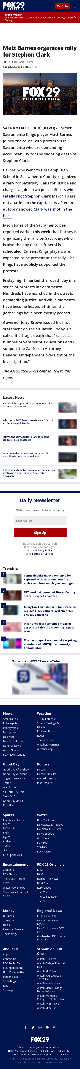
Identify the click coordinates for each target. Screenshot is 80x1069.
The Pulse (43, 901)
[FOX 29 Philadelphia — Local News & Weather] (14, 5)
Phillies (7, 841)
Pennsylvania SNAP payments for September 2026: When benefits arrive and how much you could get (49, 579)
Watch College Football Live (51, 964)
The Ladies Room (47, 896)
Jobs (5, 985)
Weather (44, 713)
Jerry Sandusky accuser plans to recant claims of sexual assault (26, 438)
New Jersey (10, 732)
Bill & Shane (44, 883)
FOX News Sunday (14, 754)
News (7, 713)
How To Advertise (14, 972)
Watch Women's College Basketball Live (51, 997)
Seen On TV (10, 796)
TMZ (6, 883)
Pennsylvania (11, 727)
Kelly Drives (44, 887)
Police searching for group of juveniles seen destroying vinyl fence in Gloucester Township (29, 472)
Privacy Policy (44, 550)
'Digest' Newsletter (14, 778)
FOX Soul (42, 842)
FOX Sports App (12, 855)
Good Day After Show (16, 769)
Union (6, 850)
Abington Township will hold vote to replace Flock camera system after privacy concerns (50, 611)
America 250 (10, 719)
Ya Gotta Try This (13, 792)
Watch (42, 815)
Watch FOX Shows (14, 887)
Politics (43, 764)
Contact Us (9, 959)
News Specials (45, 833)
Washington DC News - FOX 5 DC (51, 937)
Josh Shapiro (44, 783)
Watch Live (62, 6)
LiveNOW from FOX (49, 829)
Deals (6, 925)
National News (12, 745)
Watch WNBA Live (48, 1003)
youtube (47, 1027)
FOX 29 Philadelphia (13, 62)
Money (8, 910)
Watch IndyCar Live (48, 983)
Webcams (43, 838)
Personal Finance (13, 929)
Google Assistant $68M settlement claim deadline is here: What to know (26, 455)
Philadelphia (10, 723)
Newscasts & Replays (50, 824)
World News (10, 750)
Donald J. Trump (47, 778)
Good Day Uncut (13, 801)
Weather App (45, 749)
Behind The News (47, 878)
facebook (26, 1027)
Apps (6, 954)
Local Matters (45, 851)
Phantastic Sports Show (13, 821)
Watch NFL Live (46, 959)
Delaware (9, 736)
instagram (40, 1027)
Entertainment (15, 864)
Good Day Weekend (15, 774)
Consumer (9, 920)
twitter (33, 1027)
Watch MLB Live (47, 971)
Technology (10, 934)
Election (42, 769)
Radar (40, 735)
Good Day (11, 764)
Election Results (46, 774)
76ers (6, 846)
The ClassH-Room (14, 878)
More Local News (13, 741)
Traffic (7, 783)
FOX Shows (10, 874)
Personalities (10, 976)
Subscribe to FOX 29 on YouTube (36, 661)
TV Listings (9, 981)
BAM (40, 874)
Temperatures (45, 740)
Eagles (7, 832)
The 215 (42, 892)
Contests (8, 869)
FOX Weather (45, 731)
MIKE (40, 869)
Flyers (6, 837)
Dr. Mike (8, 805)
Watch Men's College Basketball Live (49, 989)
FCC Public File (11, 963)
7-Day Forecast (46, 719)
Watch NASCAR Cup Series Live (49, 977)
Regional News (49, 910)
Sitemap (8, 990)
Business (8, 916)
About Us (10, 949)
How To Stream (46, 820)
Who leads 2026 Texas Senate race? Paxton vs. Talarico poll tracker (28, 422)
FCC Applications (13, 967)
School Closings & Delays (48, 724)
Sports (29, 62)
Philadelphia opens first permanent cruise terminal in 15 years (27, 405)
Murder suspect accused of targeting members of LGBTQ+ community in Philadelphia (50, 644)
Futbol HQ (9, 828)
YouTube (42, 847)
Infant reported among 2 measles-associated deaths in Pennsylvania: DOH (49, 627)
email (54, 1027)
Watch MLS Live (46, 1008)
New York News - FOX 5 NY (50, 929)
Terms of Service (42, 553)
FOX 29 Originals (50, 864)
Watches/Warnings (48, 744)
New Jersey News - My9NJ (48, 922)
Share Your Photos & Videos (15, 893)
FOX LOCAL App (47, 916)
